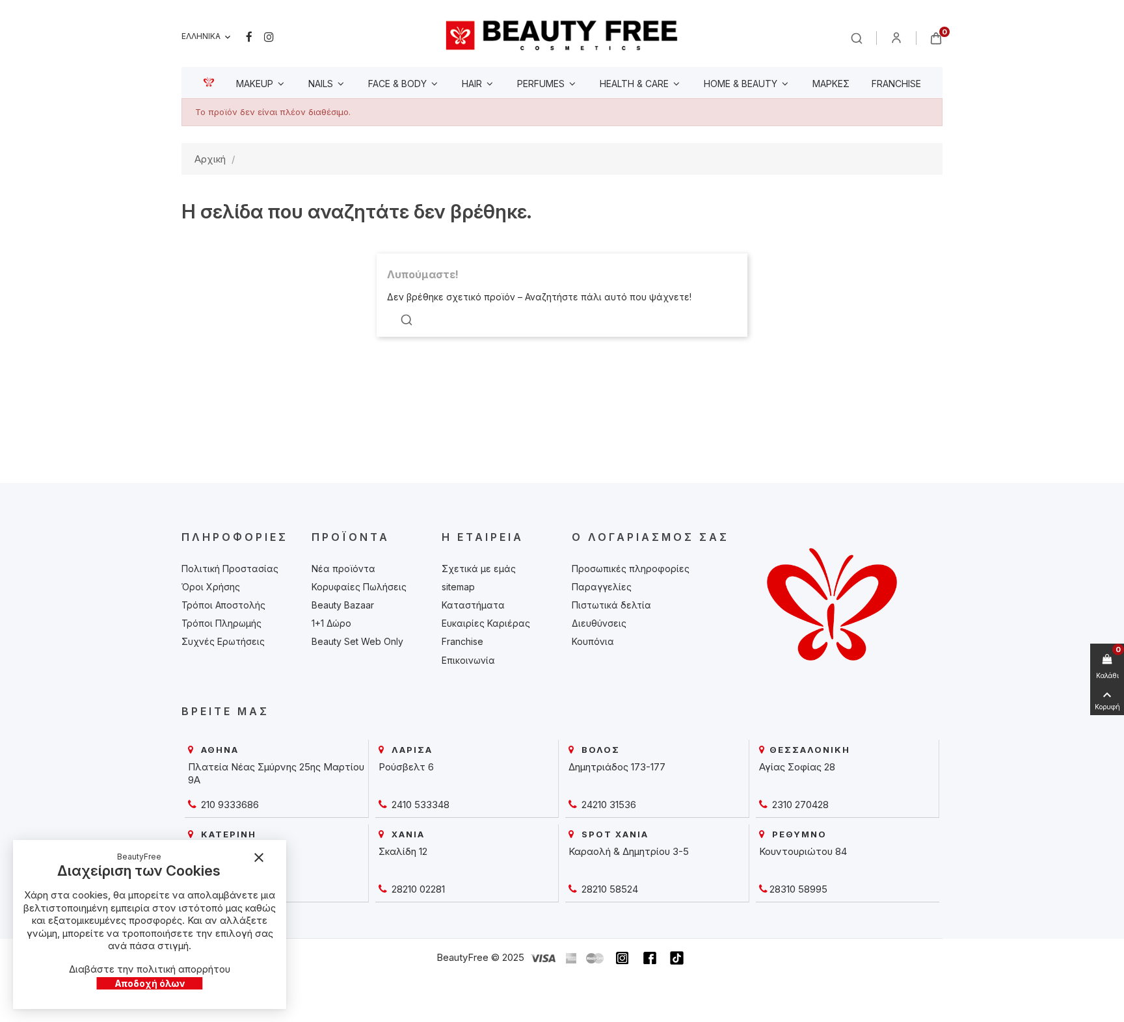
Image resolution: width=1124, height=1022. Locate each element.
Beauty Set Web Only (357, 641)
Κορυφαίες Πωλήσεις (359, 586)
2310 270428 (799, 804)
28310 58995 (798, 889)
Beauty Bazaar (343, 604)
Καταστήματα (473, 604)
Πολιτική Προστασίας (229, 568)
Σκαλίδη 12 (403, 851)
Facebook (249, 37)
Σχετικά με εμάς (479, 568)
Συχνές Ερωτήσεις (223, 641)
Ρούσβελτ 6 (406, 767)
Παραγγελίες (602, 586)
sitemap (458, 586)
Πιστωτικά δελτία (611, 604)
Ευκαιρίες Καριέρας (486, 623)
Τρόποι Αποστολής (223, 604)
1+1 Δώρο (331, 623)
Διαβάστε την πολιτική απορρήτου (149, 969)
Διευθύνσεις (599, 623)
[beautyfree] (562, 34)
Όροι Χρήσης (210, 586)
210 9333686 (228, 804)
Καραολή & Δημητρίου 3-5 (629, 851)
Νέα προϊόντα (343, 568)
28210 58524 (608, 889)
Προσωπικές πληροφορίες (630, 568)
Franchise (462, 641)
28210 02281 (417, 889)
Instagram (269, 37)
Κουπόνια (593, 641)
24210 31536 (607, 804)
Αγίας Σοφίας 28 (797, 767)
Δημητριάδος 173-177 (617, 767)
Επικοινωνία (468, 660)
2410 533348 (419, 804)
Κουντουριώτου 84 (803, 851)
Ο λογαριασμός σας (650, 537)
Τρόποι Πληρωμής (221, 623)
